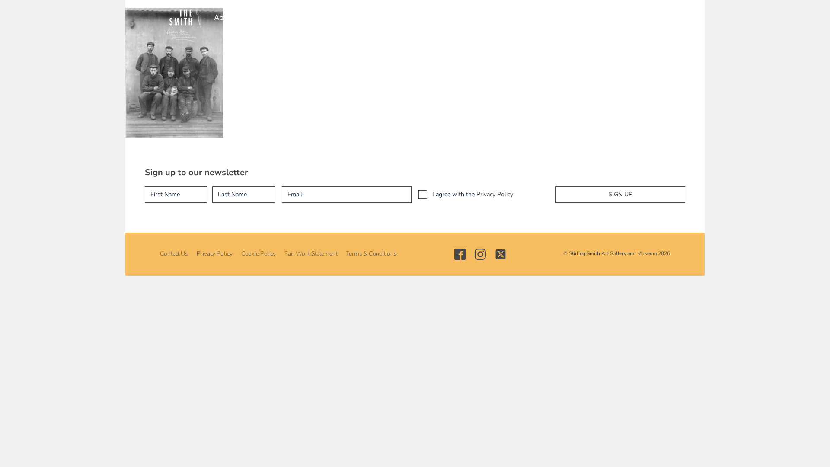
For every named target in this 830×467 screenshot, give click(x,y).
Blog (516, 17)
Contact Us (174, 253)
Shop (486, 17)
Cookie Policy (258, 253)
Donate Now (557, 17)
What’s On (304, 17)
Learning (399, 17)
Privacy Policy (494, 194)
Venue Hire (446, 17)
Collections (353, 17)
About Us (229, 17)
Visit (265, 17)
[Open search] (591, 17)
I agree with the (472, 194)
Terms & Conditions (371, 253)
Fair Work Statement (310, 253)
